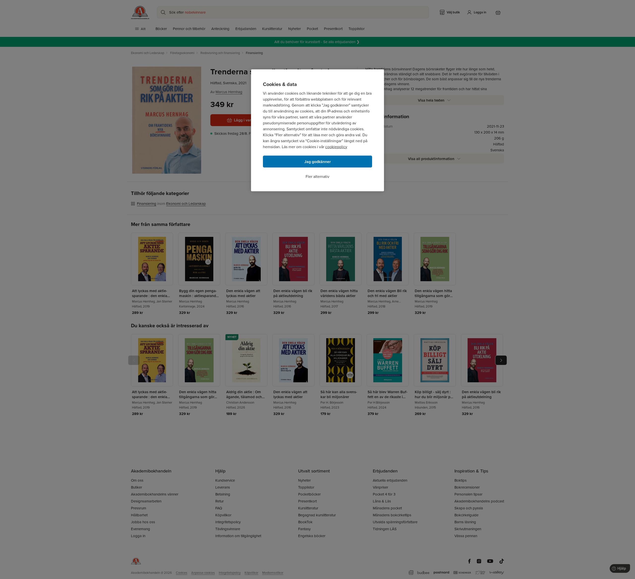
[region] (317, 130)
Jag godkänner (317, 162)
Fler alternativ (317, 176)
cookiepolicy (336, 146)
